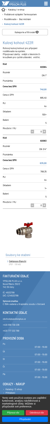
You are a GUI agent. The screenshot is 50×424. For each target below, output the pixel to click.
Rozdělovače (10, 19)
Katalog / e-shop (16, 9)
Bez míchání (25, 19)
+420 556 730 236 (11, 324)
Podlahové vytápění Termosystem (20, 14)
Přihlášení (10, 392)
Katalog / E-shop (14, 389)
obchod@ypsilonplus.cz (14, 318)
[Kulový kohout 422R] (25, 230)
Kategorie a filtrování (25, 32)
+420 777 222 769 (11, 330)
